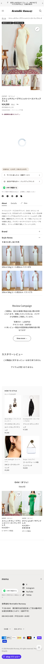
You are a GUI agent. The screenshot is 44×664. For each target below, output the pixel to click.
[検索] (40, 10)
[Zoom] (37, 29)
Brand (4, 231)
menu (5, 579)
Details (14, 203)
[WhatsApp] (17, 196)
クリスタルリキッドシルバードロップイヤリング (12, 427)
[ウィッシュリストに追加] (18, 494)
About (4, 203)
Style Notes (7, 237)
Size (25, 203)
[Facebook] (3, 196)
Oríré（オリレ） (9, 96)
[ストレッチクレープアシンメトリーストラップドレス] (12, 503)
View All (22, 486)
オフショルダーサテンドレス (31, 522)
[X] (8, 196)
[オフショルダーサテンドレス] (32, 503)
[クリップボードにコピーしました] (21, 196)
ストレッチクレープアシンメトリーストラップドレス (11, 523)
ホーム (4, 18)
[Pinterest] (12, 196)
